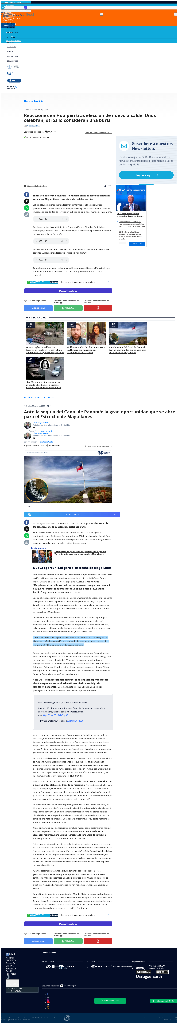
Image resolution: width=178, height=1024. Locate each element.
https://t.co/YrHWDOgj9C (55, 715)
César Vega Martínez (41, 422)
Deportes (10, 42)
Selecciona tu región (12, 2)
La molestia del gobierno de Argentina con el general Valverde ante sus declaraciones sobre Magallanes (80, 552)
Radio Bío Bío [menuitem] (16, 991)
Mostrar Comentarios (68, 291)
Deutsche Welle (46, 431)
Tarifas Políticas (12, 984)
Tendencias (11, 47)
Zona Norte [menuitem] (10, 6)
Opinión (10, 52)
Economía (11, 37)
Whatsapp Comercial (112, 1000)
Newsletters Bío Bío (13, 8)
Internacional (13, 33)
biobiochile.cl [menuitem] (16, 988)
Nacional (11, 28)
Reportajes (11, 973)
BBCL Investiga (12, 56)
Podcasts (9, 23)
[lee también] (42, 556)
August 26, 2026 (75, 720)
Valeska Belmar (33, 126)
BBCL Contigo (12, 61)
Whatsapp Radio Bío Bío (165, 1001)
